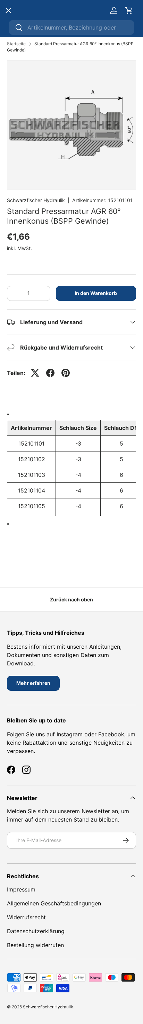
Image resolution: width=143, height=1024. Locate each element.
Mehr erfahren (33, 683)
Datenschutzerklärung (36, 931)
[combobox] (71, 27)
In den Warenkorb (96, 293)
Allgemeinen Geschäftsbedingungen (54, 903)
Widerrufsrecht (26, 917)
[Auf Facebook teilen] (50, 373)
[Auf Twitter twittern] (35, 373)
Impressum (21, 889)
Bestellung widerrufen (35, 945)
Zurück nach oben (71, 599)
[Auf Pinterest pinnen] (65, 373)
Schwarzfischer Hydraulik (36, 200)
